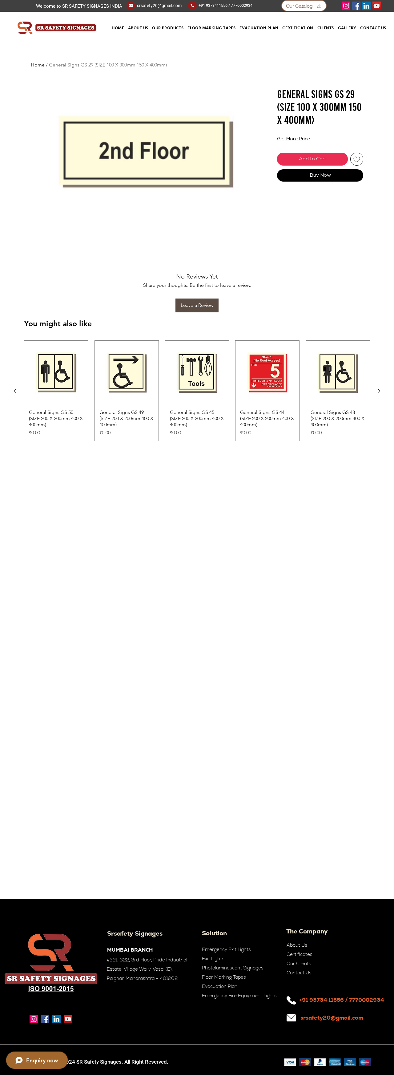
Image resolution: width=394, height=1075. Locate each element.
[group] (197, 391)
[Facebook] (356, 6)
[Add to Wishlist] (356, 159)
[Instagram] (346, 6)
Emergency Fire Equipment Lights (239, 995)
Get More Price (293, 139)
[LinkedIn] (366, 6)
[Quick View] (56, 372)
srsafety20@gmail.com (159, 5)
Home (38, 65)
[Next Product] (379, 391)
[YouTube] (376, 6)
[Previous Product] (15, 391)
